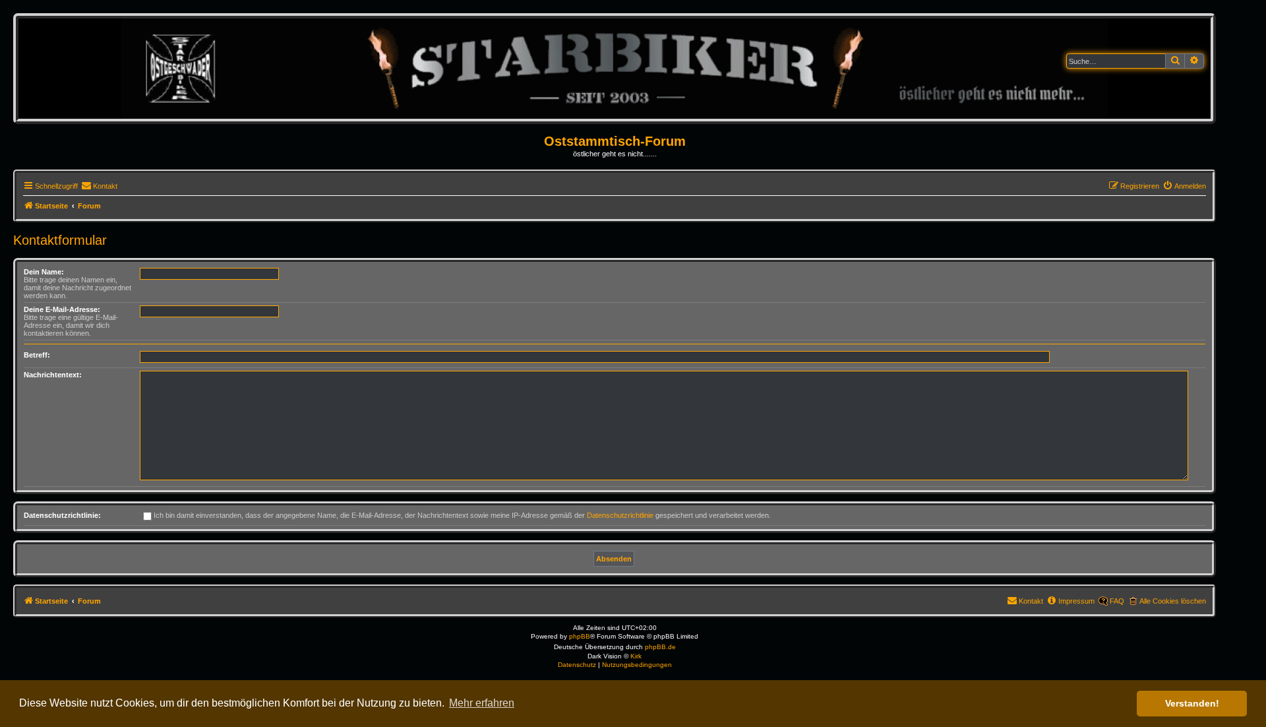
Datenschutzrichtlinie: (62, 515)
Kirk (636, 656)
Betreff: (37, 355)
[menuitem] (99, 186)
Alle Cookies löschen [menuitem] (1172, 601)
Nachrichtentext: (53, 375)
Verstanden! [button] (1192, 703)
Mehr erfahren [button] (481, 703)
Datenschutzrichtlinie (620, 515)
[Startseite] (614, 68)
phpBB (579, 636)
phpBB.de (660, 646)
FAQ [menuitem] (1117, 601)
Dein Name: (44, 272)
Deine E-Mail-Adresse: (62, 309)
